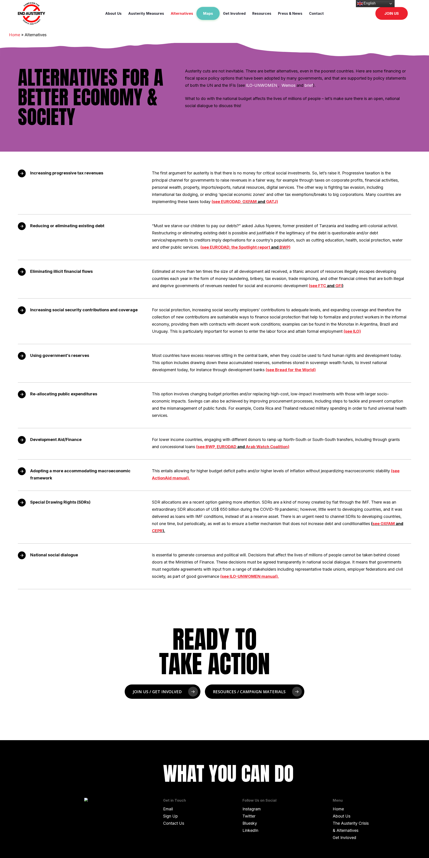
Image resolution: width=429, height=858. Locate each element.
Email (168, 809)
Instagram (251, 809)
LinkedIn (250, 830)
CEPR (157, 530)
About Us (341, 816)
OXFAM (249, 201)
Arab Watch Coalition (267, 446)
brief (309, 85)
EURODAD (226, 446)
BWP (284, 247)
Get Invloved (344, 837)
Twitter (248, 816)
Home (14, 34)
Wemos (288, 85)
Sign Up (170, 816)
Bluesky (249, 823)
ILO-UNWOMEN (262, 85)
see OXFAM (383, 523)
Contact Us (173, 823)
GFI (338, 285)
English (369, 3)
